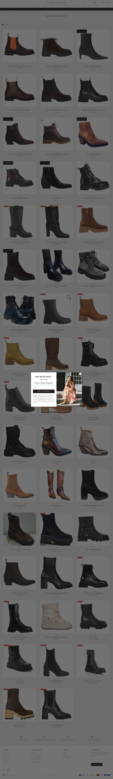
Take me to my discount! (44, 391)
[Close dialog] (80, 374)
